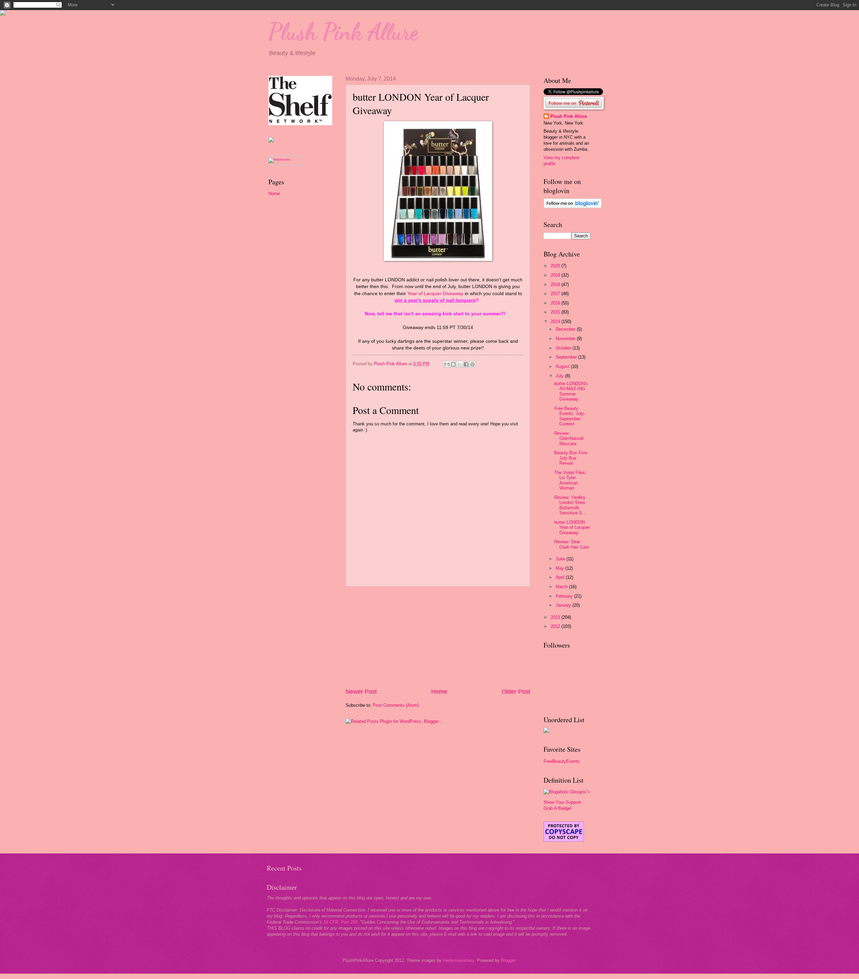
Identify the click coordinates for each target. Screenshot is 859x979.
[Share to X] (459, 364)
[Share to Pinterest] (472, 364)
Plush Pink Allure (343, 31)
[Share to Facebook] (466, 364)
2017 (556, 293)
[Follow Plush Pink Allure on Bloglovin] (573, 206)
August (563, 366)
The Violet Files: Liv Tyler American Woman (570, 480)
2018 (556, 284)
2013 (556, 617)
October (564, 348)
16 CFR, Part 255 (340, 922)
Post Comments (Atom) (396, 705)
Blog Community (296, 155)
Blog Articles (282, 165)
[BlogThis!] (453, 364)
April (561, 577)
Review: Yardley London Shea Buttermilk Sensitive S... (570, 505)
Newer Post (361, 691)
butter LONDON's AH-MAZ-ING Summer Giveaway (571, 391)
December (566, 329)
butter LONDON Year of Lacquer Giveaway (572, 527)
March (562, 586)
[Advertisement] (438, 637)
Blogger (508, 960)
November (566, 338)
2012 (556, 626)
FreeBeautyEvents (562, 761)
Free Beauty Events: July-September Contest (569, 416)
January (564, 605)
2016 (556, 303)
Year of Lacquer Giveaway (435, 293)
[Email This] (447, 364)
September (567, 357)
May (560, 568)
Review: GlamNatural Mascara (569, 438)
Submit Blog (297, 165)
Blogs (271, 165)
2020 (556, 265)
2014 (556, 321)
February (565, 596)
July (560, 375)
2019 (556, 275)
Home (439, 691)
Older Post (516, 691)
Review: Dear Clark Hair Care (571, 544)
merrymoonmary (458, 960)
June (561, 558)
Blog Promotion (277, 155)
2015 (556, 312)
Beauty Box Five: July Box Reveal (571, 458)
